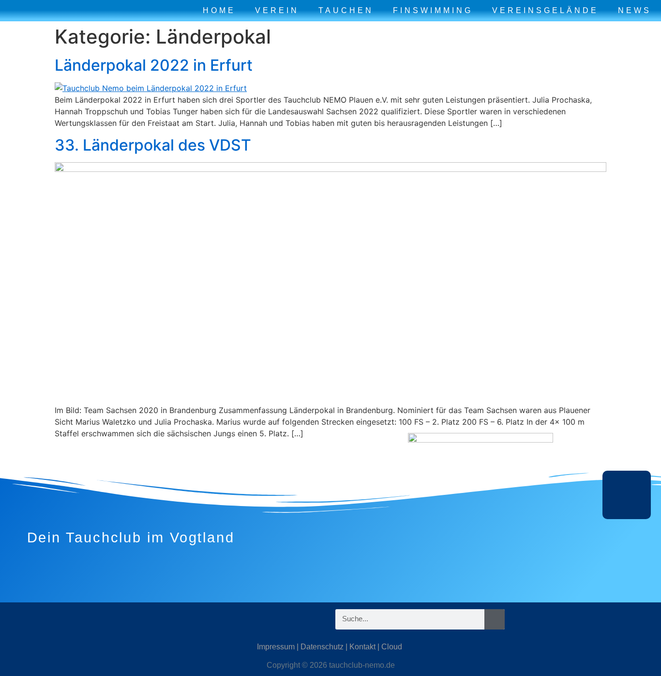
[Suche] (494, 619)
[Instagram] (72, 619)
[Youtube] (130, 619)
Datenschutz (322, 647)
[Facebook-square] (101, 619)
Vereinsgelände (545, 10)
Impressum (276, 647)
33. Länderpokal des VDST (153, 145)
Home (219, 10)
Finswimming (433, 10)
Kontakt (362, 647)
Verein (277, 10)
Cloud (391, 647)
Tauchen (346, 10)
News (634, 10)
